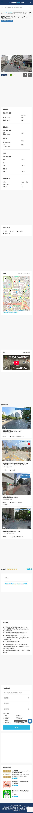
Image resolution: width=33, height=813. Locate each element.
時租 (6, 716)
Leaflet (14, 310)
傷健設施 (7, 720)
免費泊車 (20, 718)
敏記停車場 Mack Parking (7, 20)
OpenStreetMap (21, 310)
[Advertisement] (16, 39)
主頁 (3, 12)
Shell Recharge (26, 475)
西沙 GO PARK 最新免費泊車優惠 (20, 791)
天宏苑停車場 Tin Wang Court (12, 431)
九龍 (6, 12)
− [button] (5, 281)
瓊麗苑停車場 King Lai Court (11, 531)
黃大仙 (10, 12)
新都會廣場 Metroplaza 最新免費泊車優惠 (20, 782)
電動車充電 (8, 722)
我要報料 (29, 569)
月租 (19, 716)
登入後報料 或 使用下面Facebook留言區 (16, 584)
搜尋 (16, 727)
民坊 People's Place (25, 477)
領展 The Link (27, 409)
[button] (30, 721)
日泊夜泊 (7, 718)
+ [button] (5, 278)
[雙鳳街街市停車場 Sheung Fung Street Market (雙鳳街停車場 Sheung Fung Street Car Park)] (17, 292)
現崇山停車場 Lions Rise (10, 497)
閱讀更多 (14, 778)
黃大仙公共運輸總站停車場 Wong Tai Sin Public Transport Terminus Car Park (15, 464)
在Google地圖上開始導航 (10, 312)
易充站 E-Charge (19, 409)
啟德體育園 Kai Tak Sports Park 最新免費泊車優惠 (21, 771)
